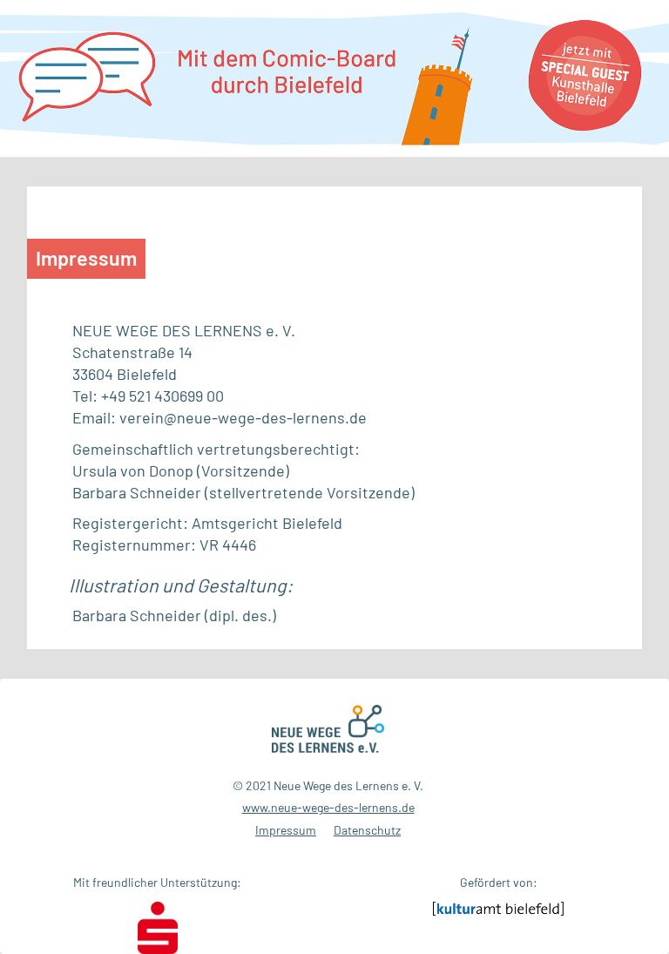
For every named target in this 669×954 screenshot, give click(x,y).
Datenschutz (367, 829)
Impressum (285, 829)
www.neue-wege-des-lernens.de (328, 807)
